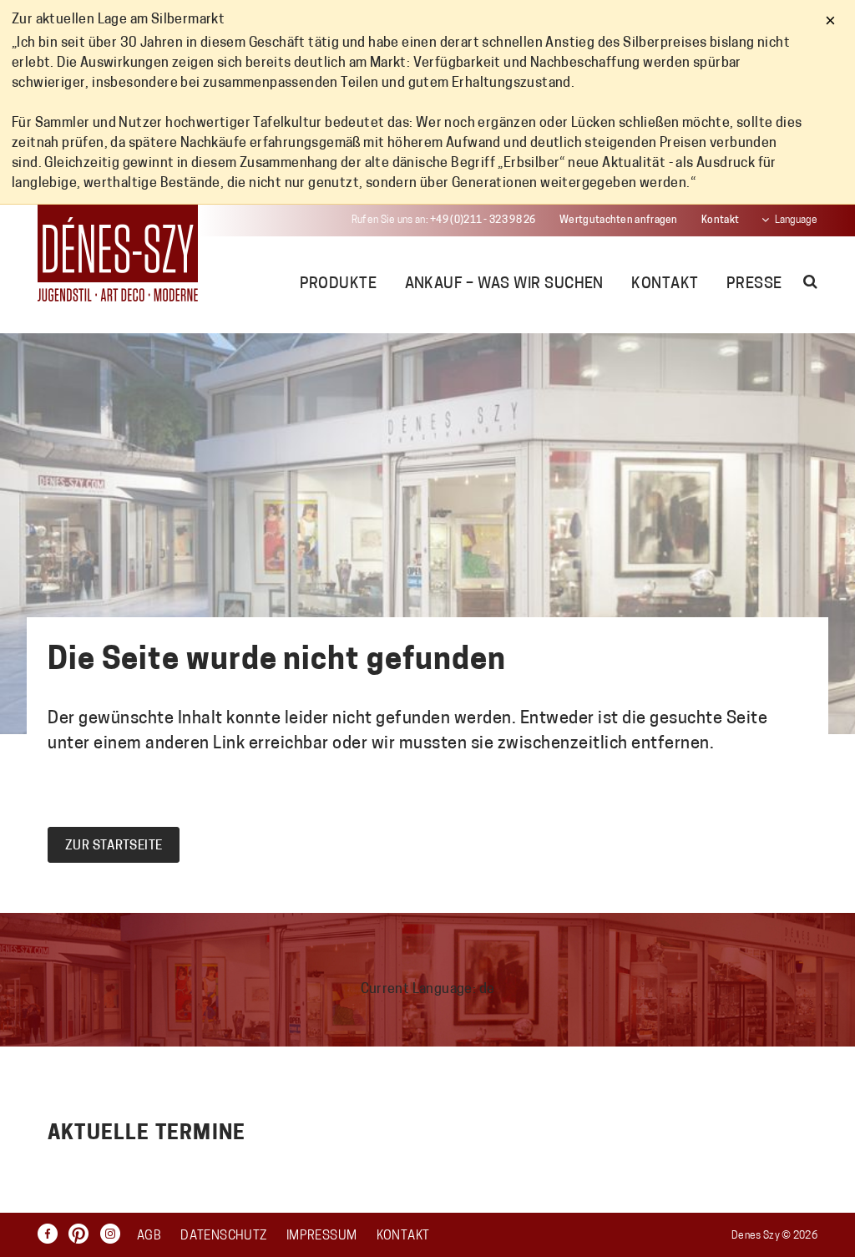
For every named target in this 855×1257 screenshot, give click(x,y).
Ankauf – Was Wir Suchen (504, 284)
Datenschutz (223, 1236)
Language (796, 220)
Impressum (321, 1236)
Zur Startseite (113, 846)
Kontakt (720, 220)
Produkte (338, 284)
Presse (754, 284)
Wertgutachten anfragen (618, 220)
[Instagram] (114, 1233)
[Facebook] (52, 1233)
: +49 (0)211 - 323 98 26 (444, 220)
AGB (149, 1236)
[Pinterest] (82, 1233)
